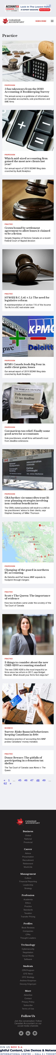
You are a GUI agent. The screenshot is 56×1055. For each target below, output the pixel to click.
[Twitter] (21, 1033)
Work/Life (28, 867)
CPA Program (28, 970)
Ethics (28, 903)
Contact (28, 998)
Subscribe (40, 21)
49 (44, 780)
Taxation (28, 913)
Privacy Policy (28, 1002)
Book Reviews (28, 927)
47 (31, 780)
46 (25, 780)
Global (28, 835)
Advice (28, 853)
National (28, 839)
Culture (28, 878)
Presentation (28, 857)
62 (5, 783)
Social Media (28, 956)
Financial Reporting (28, 881)
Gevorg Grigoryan (28, 984)
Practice (9, 224)
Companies (28, 931)
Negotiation (28, 952)
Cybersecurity (28, 949)
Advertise (28, 995)
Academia (28, 899)
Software (28, 959)
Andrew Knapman (28, 980)
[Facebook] (35, 1033)
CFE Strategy (28, 977)
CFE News (28, 974)
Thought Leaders (28, 938)
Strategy (28, 888)
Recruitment (28, 860)
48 (37, 780)
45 (19, 780)
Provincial (28, 842)
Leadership (28, 885)
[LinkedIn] (28, 1033)
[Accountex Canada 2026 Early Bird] (28, 8)
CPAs (28, 934)
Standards (28, 910)
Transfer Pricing (28, 916)
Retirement (28, 863)
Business (9, 728)
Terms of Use (28, 1009)
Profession (10, 85)
